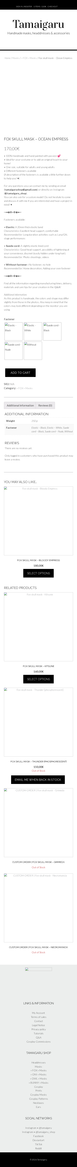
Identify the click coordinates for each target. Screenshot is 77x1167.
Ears (38, 1106)
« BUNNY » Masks (38, 1082)
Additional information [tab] (20, 405)
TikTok (38, 1144)
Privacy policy (38, 1029)
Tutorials (39, 1033)
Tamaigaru (38, 25)
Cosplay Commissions (39, 1041)
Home (7, 58)
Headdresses (39, 1062)
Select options (38, 573)
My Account (38, 1012)
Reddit (38, 1148)
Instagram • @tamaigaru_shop (38, 1131)
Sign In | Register (24, 6)
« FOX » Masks (29, 58)
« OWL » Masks (38, 1078)
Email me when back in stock (38, 779)
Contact (38, 1021)
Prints (38, 1090)
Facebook (38, 1136)
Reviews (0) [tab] (45, 405)
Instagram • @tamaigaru (38, 1127)
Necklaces (38, 1102)
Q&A (38, 1037)
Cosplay (38, 1086)
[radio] (14, 331)
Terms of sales (38, 1016)
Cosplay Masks (38, 1094)
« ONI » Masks (38, 1074)
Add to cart (20, 372)
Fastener (9, 319)
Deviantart (38, 1140)
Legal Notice (38, 1025)
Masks (15, 58)
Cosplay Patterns (38, 1098)
